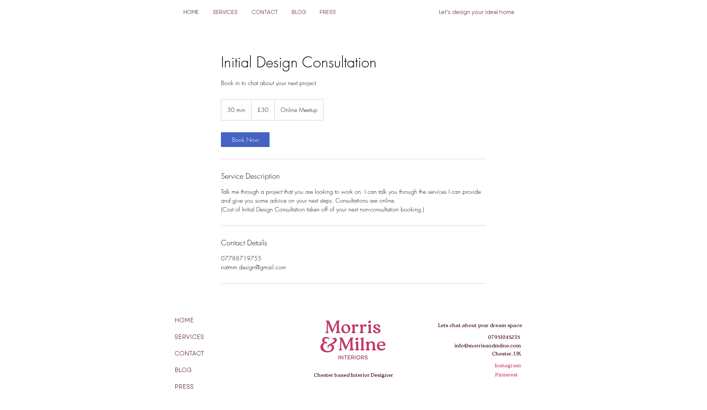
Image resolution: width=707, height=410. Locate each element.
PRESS (184, 386)
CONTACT (189, 353)
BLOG (183, 370)
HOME (184, 320)
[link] (245, 139)
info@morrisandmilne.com (487, 346)
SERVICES (189, 337)
